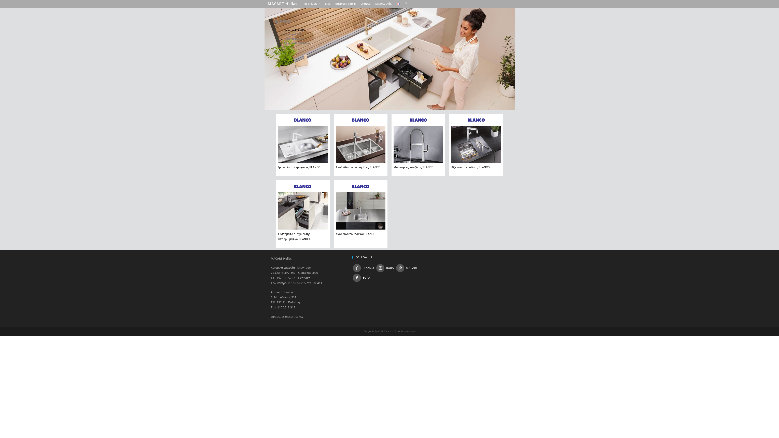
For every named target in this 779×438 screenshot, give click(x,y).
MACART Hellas (282, 3)
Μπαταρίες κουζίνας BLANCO (414, 167)
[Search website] (406, 3)
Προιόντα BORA (293, 34)
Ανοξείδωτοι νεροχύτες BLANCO (358, 167)
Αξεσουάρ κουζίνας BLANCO (470, 167)
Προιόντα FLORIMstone (297, 43)
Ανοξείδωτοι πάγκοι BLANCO (356, 234)
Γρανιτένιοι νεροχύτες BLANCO (299, 167)
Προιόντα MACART (295, 39)
